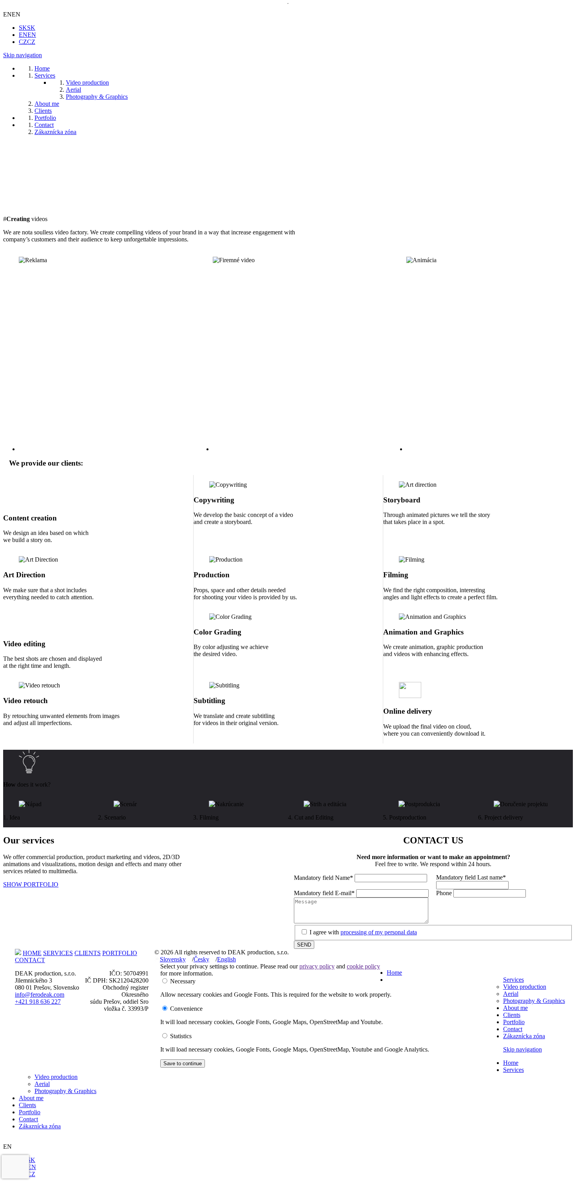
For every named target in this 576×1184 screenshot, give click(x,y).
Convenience (186, 1008)
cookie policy (363, 966)
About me (515, 1007)
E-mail (324, 893)
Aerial (510, 993)
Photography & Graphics (534, 1000)
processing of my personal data (379, 932)
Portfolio (514, 1022)
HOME (32, 953)
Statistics (181, 1036)
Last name (471, 877)
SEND (304, 945)
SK (27, 27)
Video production (524, 986)
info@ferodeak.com (39, 994)
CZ (27, 41)
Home (394, 972)
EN (27, 34)
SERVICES (58, 953)
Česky (201, 959)
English (226, 959)
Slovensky (173, 959)
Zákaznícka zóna (524, 1036)
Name (323, 877)
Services (513, 979)
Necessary (183, 981)
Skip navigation (22, 55)
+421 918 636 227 (38, 1001)
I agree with (363, 932)
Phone (444, 893)
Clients (511, 1015)
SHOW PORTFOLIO (30, 884)
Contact (512, 1029)
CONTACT (30, 960)
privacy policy (317, 966)
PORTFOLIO (119, 953)
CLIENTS (87, 953)
